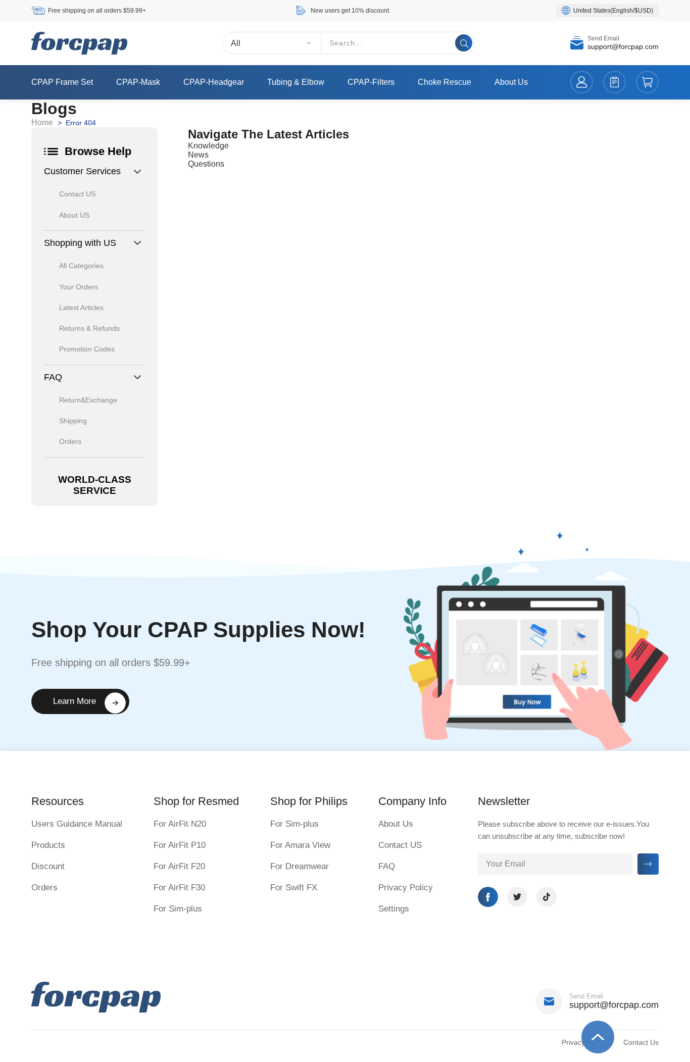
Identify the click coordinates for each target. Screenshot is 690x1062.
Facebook (488, 897)
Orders (70, 441)
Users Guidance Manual (76, 824)
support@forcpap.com (623, 47)
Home (42, 122)
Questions (206, 164)
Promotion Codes (87, 349)
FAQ (386, 866)
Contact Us (641, 1042)
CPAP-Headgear (213, 82)
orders (614, 82)
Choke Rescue (444, 82)
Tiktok (546, 897)
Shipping (73, 421)
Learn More (74, 701)
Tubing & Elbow (295, 82)
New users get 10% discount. (350, 10)
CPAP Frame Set (62, 82)
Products (48, 845)
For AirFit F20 (179, 866)
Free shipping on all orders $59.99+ (97, 10)
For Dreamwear (299, 866)
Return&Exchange (88, 400)
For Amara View (300, 845)
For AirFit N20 (180, 824)
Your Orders (78, 287)
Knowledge (208, 145)
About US (74, 215)
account (581, 82)
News (198, 154)
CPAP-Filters (371, 82)
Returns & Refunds (89, 328)
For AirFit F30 (179, 887)
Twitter (517, 897)
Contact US (77, 194)
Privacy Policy (405, 887)
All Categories (81, 266)
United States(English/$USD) (613, 10)
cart (647, 82)
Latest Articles (81, 308)
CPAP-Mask (138, 82)
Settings (393, 909)
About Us (511, 82)
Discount (48, 866)
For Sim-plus (178, 909)
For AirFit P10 (180, 845)
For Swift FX (293, 887)
